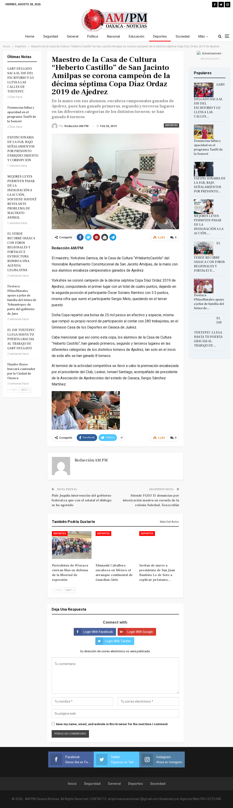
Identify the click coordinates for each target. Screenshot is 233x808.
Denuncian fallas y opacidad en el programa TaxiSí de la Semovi (208, 147)
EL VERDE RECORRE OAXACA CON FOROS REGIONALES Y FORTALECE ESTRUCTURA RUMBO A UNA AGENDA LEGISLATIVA (21, 252)
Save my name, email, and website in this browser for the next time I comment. (112, 724)
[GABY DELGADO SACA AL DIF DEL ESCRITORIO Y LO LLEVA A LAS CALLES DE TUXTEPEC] (203, 90)
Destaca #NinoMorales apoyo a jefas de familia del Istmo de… (209, 301)
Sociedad (183, 36)
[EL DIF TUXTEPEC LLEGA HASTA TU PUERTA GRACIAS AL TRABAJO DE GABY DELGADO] (203, 323)
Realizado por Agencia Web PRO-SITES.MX (190, 799)
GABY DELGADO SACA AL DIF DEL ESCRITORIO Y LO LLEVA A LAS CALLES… (209, 101)
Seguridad (50, 36)
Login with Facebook (98, 632)
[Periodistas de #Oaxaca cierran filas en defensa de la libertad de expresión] (71, 545)
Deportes (160, 36)
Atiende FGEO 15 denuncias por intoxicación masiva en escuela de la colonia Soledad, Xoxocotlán (151, 500)
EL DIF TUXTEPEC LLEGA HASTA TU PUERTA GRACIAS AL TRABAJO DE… (208, 332)
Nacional (113, 36)
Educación (136, 36)
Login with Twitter (118, 641)
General (72, 36)
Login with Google (140, 632)
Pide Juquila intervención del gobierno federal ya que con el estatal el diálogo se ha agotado (81, 500)
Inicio (72, 784)
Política (92, 36)
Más (201, 36)
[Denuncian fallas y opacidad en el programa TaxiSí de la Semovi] (203, 132)
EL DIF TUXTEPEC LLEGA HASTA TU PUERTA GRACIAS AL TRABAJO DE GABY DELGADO (21, 339)
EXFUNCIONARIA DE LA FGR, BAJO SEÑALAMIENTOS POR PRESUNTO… (209, 185)
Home (29, 36)
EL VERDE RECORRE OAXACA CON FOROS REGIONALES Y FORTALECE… (209, 257)
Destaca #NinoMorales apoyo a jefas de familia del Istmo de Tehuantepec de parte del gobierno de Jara (21, 300)
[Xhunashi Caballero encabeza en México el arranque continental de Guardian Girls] (115, 545)
